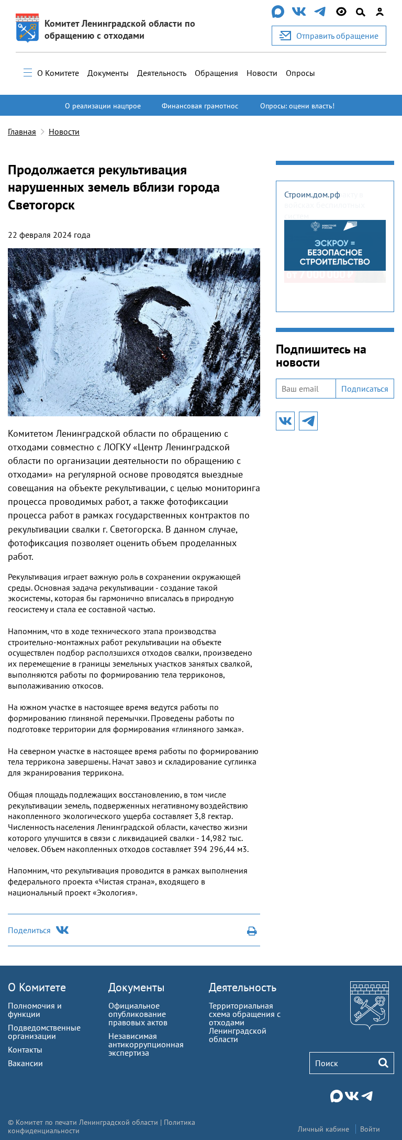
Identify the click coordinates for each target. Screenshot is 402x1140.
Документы (108, 73)
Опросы (300, 73)
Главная (22, 131)
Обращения (216, 73)
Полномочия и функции (35, 1009)
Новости (262, 73)
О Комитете (58, 73)
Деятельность (161, 73)
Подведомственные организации (44, 1031)
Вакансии (25, 1063)
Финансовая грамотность (200, 110)
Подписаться (364, 388)
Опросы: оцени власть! (297, 105)
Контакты (25, 1049)
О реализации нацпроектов (103, 110)
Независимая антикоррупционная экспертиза (146, 1044)
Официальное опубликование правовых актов (138, 1013)
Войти (370, 1129)
